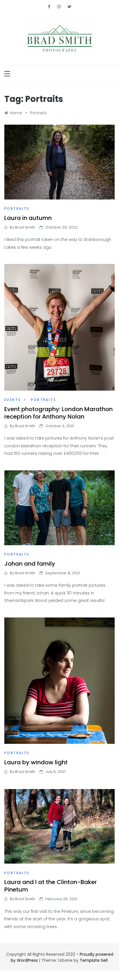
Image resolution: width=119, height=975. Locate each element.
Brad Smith (25, 227)
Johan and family (29, 564)
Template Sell (93, 960)
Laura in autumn (28, 218)
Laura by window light (36, 762)
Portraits (16, 208)
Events (12, 399)
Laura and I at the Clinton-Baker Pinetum (50, 886)
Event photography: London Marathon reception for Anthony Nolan (58, 413)
